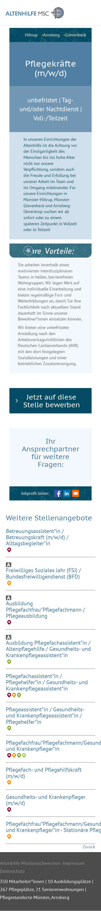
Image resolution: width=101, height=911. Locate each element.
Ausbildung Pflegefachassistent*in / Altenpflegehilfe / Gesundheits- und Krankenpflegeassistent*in (48, 649)
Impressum (74, 863)
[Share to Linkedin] (66, 493)
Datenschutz (12, 871)
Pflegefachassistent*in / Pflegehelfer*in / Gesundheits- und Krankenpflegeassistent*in (47, 682)
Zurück (89, 847)
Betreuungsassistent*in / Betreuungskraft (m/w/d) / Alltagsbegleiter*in (37, 537)
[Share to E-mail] (75, 493)
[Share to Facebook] (57, 493)
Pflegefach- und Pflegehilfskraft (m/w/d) (44, 772)
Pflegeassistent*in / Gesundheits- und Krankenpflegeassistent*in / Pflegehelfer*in (45, 715)
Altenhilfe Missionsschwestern (30, 863)
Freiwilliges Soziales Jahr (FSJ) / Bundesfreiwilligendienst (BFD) (43, 573)
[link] (50, 400)
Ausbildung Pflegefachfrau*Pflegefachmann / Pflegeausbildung (45, 609)
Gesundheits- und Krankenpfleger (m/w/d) (45, 800)
